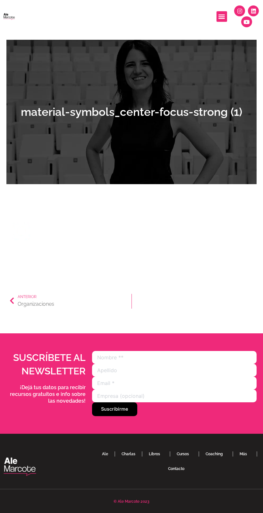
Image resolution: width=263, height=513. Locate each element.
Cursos (183, 454)
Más (243, 454)
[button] (221, 16)
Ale (105, 454)
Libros (154, 454)
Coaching (214, 454)
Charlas (128, 454)
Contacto (176, 468)
